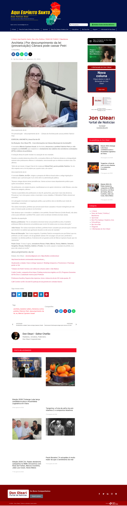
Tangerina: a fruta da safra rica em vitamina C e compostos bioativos (59, 409)
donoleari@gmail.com (23, 24)
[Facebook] (13, 294)
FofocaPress (75, 29)
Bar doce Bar (85, 29)
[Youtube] (35, 294)
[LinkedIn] (107, 493)
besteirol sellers (25, 309)
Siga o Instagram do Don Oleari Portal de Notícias (102, 40)
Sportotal (45, 29)
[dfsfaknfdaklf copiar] (102, 62)
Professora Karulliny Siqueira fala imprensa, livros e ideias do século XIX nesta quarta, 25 (40, 278)
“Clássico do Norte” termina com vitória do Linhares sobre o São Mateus (35, 269)
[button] (13, 54)
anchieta (16, 309)
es (16, 313)
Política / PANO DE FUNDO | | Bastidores (53, 39)
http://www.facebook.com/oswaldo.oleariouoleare (27, 259)
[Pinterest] (46, 294)
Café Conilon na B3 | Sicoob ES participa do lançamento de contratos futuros (36, 282)
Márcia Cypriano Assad (26, 313)
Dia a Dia (35, 39)
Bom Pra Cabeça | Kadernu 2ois (59, 29)
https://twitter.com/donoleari (50, 256)
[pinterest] (116, 493)
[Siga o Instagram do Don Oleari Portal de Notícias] (90, 41)
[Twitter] (19, 294)
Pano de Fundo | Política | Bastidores (29, 29)
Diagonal (95, 29)
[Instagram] (24, 294)
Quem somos (14, 24)
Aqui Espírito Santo (24, 39)
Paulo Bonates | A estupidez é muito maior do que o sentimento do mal (60, 459)
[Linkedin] (41, 294)
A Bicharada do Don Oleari (108, 29)
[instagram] (111, 493)
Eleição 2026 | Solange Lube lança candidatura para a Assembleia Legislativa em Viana (26, 401)
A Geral (14, 29)
